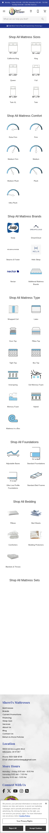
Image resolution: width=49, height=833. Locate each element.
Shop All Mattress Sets (24, 580)
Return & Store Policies (13, 737)
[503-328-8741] (38, 11)
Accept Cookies (36, 828)
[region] (24, 816)
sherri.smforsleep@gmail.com (22, 759)
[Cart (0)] (45, 11)
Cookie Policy (24, 816)
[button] (4, 11)
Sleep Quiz (7, 721)
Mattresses (8, 708)
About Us (7, 727)
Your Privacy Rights (24, 821)
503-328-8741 (15, 757)
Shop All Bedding (24, 501)
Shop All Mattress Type (24, 297)
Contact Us (8, 733)
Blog (5, 730)
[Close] (46, 803)
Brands (6, 711)
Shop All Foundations (24, 442)
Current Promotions (12, 714)
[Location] (31, 11)
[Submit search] (42, 19)
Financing (7, 718)
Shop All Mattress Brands (24, 216)
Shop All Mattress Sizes (24, 37)
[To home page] (16, 11)
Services (6, 724)
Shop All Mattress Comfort (24, 115)
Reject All (13, 828)
